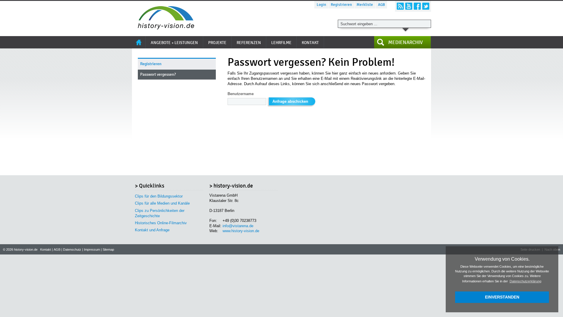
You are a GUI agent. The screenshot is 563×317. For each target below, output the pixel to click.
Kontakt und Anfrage (152, 230)
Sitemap (108, 249)
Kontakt (45, 249)
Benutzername (241, 94)
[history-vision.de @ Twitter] (425, 6)
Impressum (92, 249)
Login (321, 4)
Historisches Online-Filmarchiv (161, 223)
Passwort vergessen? (158, 74)
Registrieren (341, 4)
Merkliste (365, 4)
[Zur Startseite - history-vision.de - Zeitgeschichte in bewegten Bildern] (163, 27)
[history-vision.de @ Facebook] (417, 6)
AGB (381, 4)
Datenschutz (72, 249)
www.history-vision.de (241, 231)
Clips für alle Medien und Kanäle (162, 203)
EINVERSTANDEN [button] (502, 297)
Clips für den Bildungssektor (159, 196)
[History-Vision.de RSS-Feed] (400, 6)
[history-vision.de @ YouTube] (408, 6)
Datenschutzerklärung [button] (525, 281)
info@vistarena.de (238, 226)
